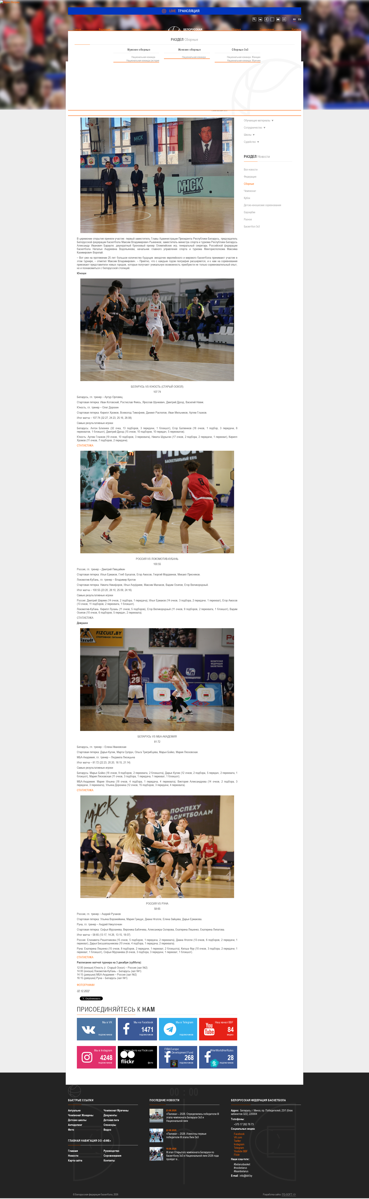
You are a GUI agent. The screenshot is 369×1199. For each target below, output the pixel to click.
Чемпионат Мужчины (116, 1110)
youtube (278, 19)
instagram (284, 19)
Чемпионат (250, 190)
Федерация (250, 176)
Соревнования (112, 1155)
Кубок (247, 198)
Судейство (250, 141)
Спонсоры (110, 1124)
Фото (71, 1129)
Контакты (109, 1160)
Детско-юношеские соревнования (262, 205)
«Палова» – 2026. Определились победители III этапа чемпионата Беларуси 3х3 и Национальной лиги (192, 1117)
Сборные (249, 183)
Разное (248, 219)
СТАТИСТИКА (85, 445)
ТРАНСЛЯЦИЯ (185, 11)
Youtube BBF (241, 1151)
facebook (266, 19)
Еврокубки (249, 212)
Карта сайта (75, 1160)
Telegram (239, 1147)
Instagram (239, 1144)
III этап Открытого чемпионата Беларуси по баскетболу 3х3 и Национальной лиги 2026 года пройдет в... (192, 1156)
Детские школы (77, 1120)
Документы (110, 1115)
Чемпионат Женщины (80, 1115)
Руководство (111, 1150)
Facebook (239, 1133)
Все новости (251, 169)
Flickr (237, 1154)
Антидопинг (75, 1124)
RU (294, 19)
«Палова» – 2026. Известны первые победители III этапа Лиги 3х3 (186, 1135)
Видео (107, 1129)
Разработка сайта (272, 1194)
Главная (73, 1150)
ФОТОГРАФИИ (85, 985)
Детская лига (111, 1120)
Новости (73, 1155)
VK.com (238, 1137)
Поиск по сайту (254, 19)
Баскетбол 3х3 (252, 226)
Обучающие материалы (257, 120)
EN (299, 19)
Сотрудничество (253, 127)
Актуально (74, 1110)
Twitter (237, 1140)
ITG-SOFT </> (289, 1194)
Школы (247, 134)
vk (260, 19)
